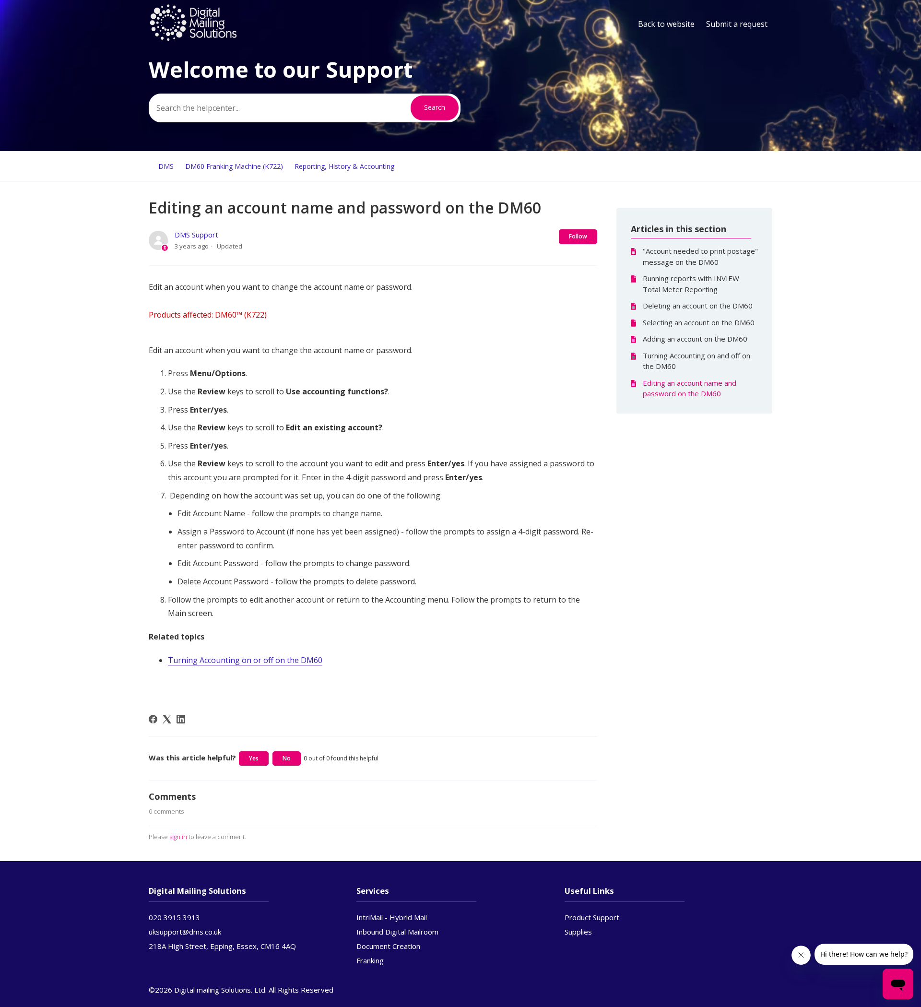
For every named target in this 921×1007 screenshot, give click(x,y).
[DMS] (193, 39)
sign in (178, 836)
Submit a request (737, 24)
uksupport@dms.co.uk (185, 931)
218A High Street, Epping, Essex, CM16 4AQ (222, 946)
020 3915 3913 (174, 917)
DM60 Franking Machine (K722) (234, 166)
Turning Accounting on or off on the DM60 (245, 660)
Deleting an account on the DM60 (698, 305)
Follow (578, 236)
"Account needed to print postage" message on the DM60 (700, 256)
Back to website (666, 24)
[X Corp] (167, 719)
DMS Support (196, 234)
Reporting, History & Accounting (344, 166)
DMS (166, 166)
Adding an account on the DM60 (695, 339)
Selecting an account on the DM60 (699, 322)
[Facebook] (153, 719)
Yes (254, 758)
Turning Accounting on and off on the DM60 (696, 361)
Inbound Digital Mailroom (397, 931)
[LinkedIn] (181, 719)
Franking (370, 960)
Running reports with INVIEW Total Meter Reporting (691, 283)
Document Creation (388, 946)
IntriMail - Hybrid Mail (391, 917)
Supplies (578, 931)
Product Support (592, 917)
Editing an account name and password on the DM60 (689, 388)
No (287, 758)
